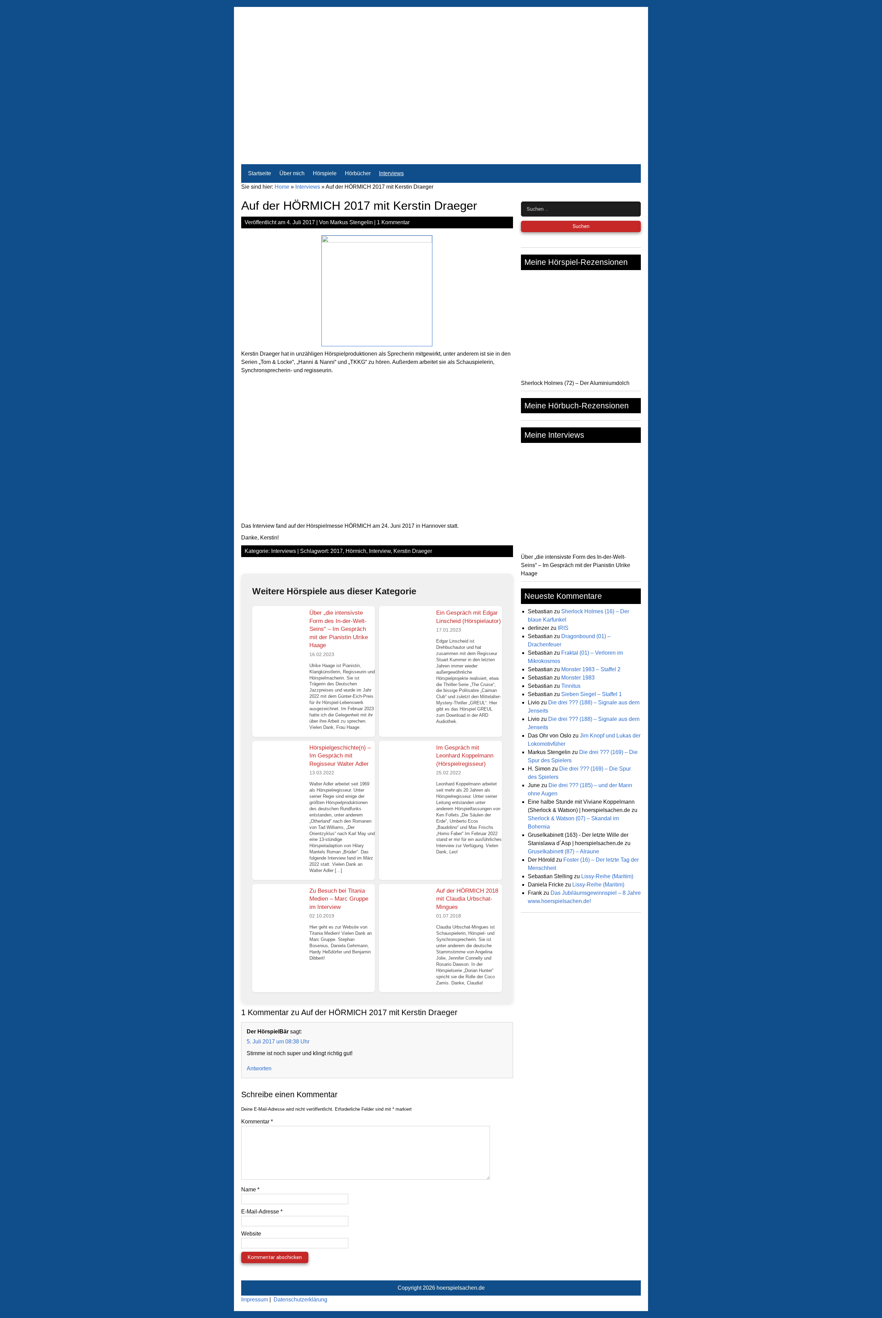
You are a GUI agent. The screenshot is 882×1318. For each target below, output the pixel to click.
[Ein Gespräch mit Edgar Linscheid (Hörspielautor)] (405, 632)
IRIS (563, 628)
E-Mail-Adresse (262, 1212)
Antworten (259, 1068)
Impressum (254, 1299)
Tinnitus (571, 686)
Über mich (292, 173)
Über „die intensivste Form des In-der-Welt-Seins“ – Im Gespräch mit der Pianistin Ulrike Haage (338, 629)
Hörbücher (358, 173)
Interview (380, 551)
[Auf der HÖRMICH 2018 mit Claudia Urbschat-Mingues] (405, 910)
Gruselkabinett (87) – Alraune (563, 851)
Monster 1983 (578, 678)
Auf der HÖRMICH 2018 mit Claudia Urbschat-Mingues (467, 899)
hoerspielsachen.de (461, 1288)
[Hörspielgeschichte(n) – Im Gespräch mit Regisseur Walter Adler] (278, 767)
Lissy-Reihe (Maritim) (607, 876)
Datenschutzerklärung (300, 1299)
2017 (336, 551)
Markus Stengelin (351, 222)
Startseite (259, 173)
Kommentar (257, 1121)
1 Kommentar (393, 222)
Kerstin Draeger (412, 551)
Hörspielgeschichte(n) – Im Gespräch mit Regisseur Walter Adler (340, 755)
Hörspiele (325, 173)
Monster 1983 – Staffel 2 (591, 669)
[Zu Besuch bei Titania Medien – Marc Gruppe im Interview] (278, 910)
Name (250, 1189)
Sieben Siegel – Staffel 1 (591, 694)
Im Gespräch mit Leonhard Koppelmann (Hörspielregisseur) (464, 755)
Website (251, 1234)
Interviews (391, 173)
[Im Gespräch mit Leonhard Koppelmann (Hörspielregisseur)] (405, 767)
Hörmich (356, 551)
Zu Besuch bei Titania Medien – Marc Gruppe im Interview (338, 899)
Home (282, 187)
